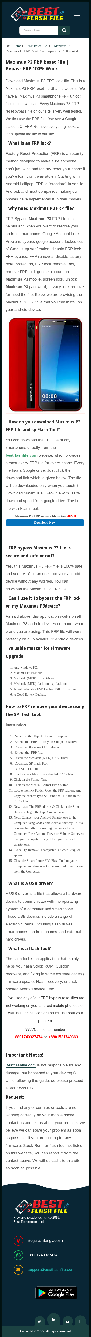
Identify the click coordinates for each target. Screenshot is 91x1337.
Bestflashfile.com (21, 1065)
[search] (67, 30)
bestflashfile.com (22, 455)
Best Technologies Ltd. (29, 1221)
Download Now (45, 522)
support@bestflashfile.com (51, 1269)
